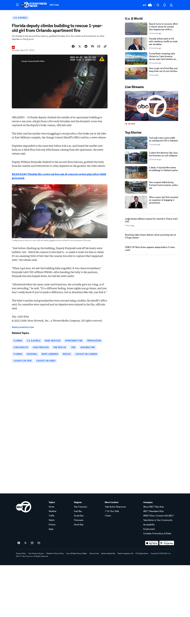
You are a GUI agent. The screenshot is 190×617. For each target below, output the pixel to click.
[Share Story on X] (79, 46)
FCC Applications (141, 553)
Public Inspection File (125, 553)
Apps (51, 529)
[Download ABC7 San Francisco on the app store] (151, 543)
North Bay (78, 525)
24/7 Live (54, 4)
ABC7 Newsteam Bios (153, 511)
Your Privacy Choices (36, 553)
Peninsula (78, 520)
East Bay (78, 511)
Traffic (52, 516)
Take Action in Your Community (157, 520)
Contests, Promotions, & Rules (157, 533)
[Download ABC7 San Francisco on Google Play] (166, 543)
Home (51, 507)
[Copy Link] (105, 46)
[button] (17, 5)
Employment (149, 529)
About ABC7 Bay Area (153, 507)
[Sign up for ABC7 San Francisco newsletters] (39, 543)
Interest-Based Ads (108, 553)
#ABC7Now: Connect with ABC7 (158, 516)
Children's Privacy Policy (55, 553)
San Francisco (80, 507)
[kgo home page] (23, 506)
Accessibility (149, 525)
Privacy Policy (21, 553)
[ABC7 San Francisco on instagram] (32, 543)
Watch (52, 520)
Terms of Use (94, 553)
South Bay (79, 516)
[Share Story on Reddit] (86, 46)
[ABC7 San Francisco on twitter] (25, 543)
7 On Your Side (112, 511)
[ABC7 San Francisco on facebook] (19, 543)
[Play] (151, 106)
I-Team (108, 516)
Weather (52, 511)
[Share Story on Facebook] (73, 46)
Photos (52, 525)
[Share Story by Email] (98, 46)
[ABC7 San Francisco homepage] (34, 5)
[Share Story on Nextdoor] (92, 46)
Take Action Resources (115, 507)
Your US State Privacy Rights (76, 553)
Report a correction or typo (23, 327)
